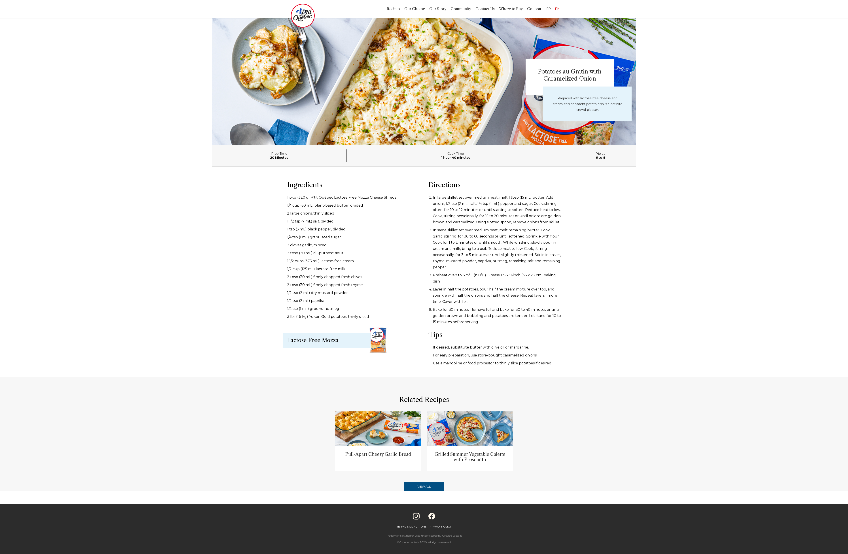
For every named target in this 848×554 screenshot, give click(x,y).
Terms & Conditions (411, 526)
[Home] (302, 16)
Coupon (534, 9)
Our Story (437, 9)
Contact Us (485, 9)
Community (461, 9)
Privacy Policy (440, 526)
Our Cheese (414, 9)
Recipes (393, 9)
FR (548, 9)
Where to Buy (511, 9)
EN (557, 9)
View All (424, 486)
